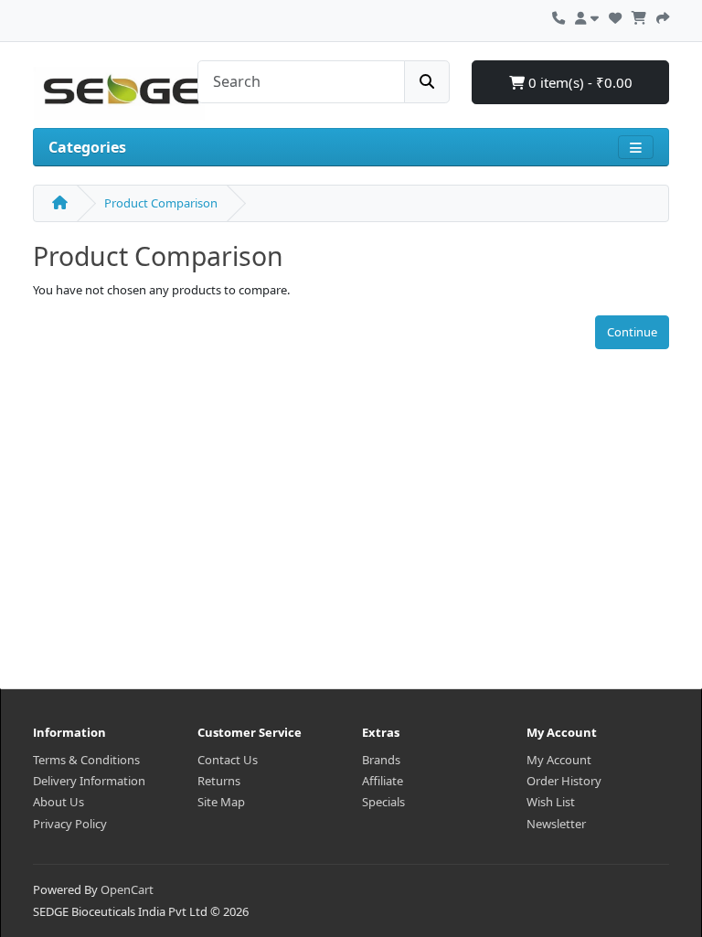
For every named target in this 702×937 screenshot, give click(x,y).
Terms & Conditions (86, 759)
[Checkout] (662, 15)
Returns (218, 780)
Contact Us (227, 759)
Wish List (550, 801)
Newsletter (556, 823)
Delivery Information (89, 780)
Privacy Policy (70, 823)
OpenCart (127, 889)
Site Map (221, 801)
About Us (58, 801)
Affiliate (382, 780)
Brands (381, 759)
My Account (558, 759)
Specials (383, 801)
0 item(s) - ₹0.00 (579, 82)
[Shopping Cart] (639, 15)
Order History (563, 780)
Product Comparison (161, 203)
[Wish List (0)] (615, 15)
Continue (632, 332)
